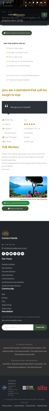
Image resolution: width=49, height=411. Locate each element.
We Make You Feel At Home (18, 52)
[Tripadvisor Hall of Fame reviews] (7, 2)
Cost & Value (39, 364)
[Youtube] (37, 2)
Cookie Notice (19, 405)
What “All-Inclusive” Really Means (22, 364)
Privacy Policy (7, 405)
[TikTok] (26, 6)
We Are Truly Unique (15, 48)
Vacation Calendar (8, 264)
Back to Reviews (18, 208)
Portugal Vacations (8, 271)
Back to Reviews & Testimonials (18, 33)
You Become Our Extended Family (20, 61)
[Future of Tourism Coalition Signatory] (28, 387)
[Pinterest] (41, 2)
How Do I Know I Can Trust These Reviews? (23, 75)
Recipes (4, 297)
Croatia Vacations (8, 278)
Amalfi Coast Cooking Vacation (31, 348)
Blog (3, 294)
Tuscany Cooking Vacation (11, 348)
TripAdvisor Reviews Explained (19, 80)
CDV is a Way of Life (15, 57)
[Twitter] (33, 2)
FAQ (3, 301)
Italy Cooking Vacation (22, 351)
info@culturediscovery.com (15, 248)
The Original (7, 364)
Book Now (9, 6)
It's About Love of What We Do (19, 66)
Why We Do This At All (34, 367)
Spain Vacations (7, 275)
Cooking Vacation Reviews (11, 285)
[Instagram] (29, 2)
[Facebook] (26, 2)
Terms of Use (30, 405)
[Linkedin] (45, 2)
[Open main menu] (44, 14)
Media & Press (7, 305)
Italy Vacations (7, 268)
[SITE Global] (42, 387)
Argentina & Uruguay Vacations (13, 282)
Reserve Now (6, 308)
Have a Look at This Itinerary (17, 203)
